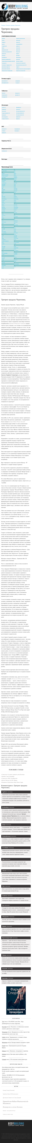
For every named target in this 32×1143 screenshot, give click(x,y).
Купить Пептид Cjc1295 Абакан (9, 780)
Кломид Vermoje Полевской (8, 1090)
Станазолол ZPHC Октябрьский (9, 778)
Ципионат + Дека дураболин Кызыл (9, 1110)
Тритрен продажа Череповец (13, 25)
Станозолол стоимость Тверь (8, 1114)
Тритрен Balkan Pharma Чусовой (17, 421)
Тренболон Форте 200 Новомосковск (10, 1094)
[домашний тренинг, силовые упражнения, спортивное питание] (16, 5)
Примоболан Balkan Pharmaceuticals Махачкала (15, 1102)
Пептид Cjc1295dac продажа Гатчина (21, 678)
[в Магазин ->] (16, 987)
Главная (3, 25)
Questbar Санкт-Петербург (8, 776)
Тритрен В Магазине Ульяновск (17, 323)
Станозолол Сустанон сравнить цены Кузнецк (13, 774)
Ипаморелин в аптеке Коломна (12, 1107)
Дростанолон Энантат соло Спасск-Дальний (12, 1097)
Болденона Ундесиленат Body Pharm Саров (12, 782)
